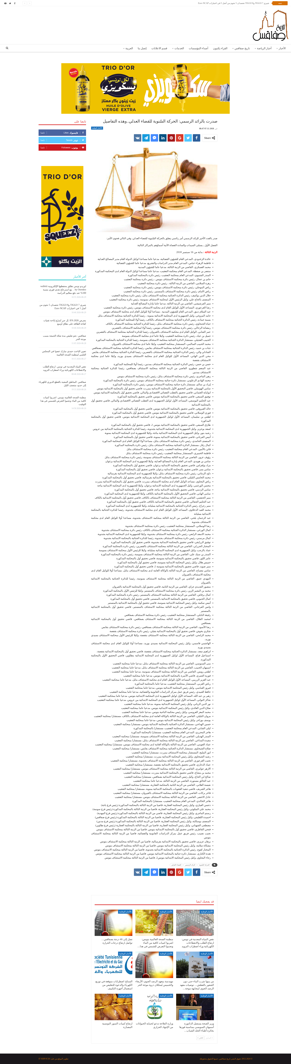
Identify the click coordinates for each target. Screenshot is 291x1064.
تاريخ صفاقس (242, 48)
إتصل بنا (142, 48)
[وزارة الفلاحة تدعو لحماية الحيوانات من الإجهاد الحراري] (154, 1007)
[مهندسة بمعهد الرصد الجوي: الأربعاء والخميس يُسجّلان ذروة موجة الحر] (154, 965)
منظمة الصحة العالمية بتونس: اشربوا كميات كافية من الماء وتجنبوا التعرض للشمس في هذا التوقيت (63, 401)
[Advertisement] (154, 882)
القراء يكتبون (220, 48)
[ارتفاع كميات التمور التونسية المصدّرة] (113, 1007)
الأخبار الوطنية (97, 128)
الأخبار (282, 48)
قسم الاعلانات (159, 48)
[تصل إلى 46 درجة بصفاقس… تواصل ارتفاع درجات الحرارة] (113, 923)
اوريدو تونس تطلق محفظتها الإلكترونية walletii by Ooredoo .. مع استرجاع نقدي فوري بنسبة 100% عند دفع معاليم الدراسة (63, 289)
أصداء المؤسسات (198, 48)
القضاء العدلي (176, 865)
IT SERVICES (44, 1059)
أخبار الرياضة (264, 48)
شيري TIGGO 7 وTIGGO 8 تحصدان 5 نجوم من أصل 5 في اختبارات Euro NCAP (233, 3)
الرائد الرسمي (190, 865)
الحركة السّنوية (204, 865)
